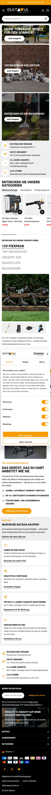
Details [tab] (25, 362)
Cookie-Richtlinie (29, 781)
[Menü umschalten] (3, 10)
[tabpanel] (25, 340)
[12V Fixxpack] (25, 297)
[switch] (45, 409)
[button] (3, 2)
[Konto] (43, 10)
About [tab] (41, 362)
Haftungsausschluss (10, 785)
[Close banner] (47, 354)
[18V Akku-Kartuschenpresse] (35, 204)
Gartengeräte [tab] (26, 190)
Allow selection (25, 442)
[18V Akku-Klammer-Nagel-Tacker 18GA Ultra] (12, 204)
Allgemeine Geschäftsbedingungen (16, 776)
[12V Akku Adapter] (40, 328)
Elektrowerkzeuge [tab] (9, 190)
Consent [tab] (9, 362)
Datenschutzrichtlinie (32, 705)
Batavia (12, 790)
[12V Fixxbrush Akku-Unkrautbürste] (7, 328)
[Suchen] (45, 18)
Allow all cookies (25, 435)
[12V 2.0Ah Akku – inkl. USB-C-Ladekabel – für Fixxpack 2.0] (18, 328)
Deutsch (8, 752)
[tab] (13, 246)
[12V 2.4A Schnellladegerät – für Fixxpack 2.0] (29, 328)
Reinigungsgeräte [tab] (42, 190)
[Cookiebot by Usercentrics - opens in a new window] (33, 353)
